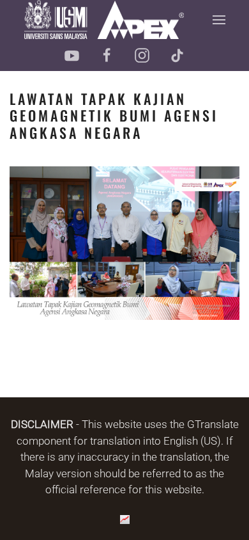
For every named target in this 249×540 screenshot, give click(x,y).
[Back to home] (104, 19)
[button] (218, 19)
